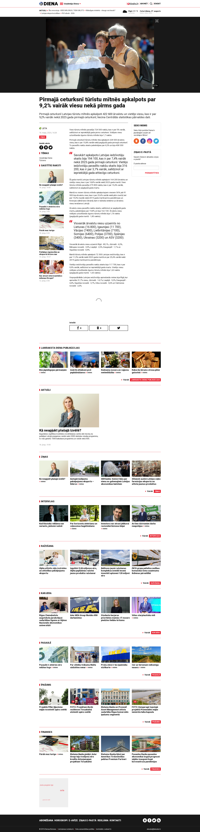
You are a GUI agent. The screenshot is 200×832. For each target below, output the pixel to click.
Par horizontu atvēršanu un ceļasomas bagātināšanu (83, 526)
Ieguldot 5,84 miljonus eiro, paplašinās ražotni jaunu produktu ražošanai (83, 570)
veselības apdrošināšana (52, 794)
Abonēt (144, 4)
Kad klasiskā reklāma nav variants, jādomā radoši (51, 524)
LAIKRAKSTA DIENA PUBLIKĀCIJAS (60, 347)
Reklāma (103, 820)
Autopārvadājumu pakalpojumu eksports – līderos (82, 481)
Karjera (46, 593)
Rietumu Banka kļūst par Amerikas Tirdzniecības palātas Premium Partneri (113, 756)
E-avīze (73, 820)
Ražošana (47, 546)
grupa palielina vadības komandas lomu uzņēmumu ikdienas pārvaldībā (146, 570)
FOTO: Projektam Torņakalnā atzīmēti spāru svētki (81, 709)
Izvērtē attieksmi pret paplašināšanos (81, 371)
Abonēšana (46, 820)
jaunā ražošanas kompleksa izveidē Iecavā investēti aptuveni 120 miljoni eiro (115, 572)
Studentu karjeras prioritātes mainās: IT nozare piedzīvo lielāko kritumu (115, 617)
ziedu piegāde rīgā (46, 785)
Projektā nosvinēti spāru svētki (53, 708)
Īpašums (46, 684)
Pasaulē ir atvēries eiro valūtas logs (49, 208)
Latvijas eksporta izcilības (50, 13)
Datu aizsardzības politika (84, 829)
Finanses (46, 732)
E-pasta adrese (140, 163)
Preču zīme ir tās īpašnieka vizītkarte (114, 666)
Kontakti (115, 820)
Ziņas (42, 137)
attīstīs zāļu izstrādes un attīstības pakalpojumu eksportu (53, 570)
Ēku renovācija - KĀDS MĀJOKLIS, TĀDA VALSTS (66, 10)
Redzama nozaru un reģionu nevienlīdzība (115, 371)
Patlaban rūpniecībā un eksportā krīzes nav (49, 253)
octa (62, 790)
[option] (100, 56)
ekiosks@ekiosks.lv (154, 829)
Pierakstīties (152, 173)
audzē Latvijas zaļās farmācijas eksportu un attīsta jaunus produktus (146, 481)
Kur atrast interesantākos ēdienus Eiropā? (50, 277)
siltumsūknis (59, 801)
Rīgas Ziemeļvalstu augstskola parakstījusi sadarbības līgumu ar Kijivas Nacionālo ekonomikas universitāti (53, 620)
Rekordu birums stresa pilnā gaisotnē (146, 371)
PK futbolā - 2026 (68, 13)
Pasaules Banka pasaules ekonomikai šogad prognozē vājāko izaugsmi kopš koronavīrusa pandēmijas (146, 758)
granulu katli (46, 800)
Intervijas (47, 501)
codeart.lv (107, 829)
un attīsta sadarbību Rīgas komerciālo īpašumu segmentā (114, 711)
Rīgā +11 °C (133, 11)
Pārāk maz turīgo (47, 230)
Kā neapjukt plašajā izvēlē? (51, 185)
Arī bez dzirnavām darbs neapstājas (144, 524)
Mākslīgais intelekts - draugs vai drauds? (100, 10)
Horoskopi (61, 820)
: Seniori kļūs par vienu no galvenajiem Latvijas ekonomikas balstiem (115, 481)
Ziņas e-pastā (87, 820)
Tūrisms (42, 160)
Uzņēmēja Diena (45, 158)
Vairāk (126, 380)
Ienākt (157, 4)
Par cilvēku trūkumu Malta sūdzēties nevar (83, 666)
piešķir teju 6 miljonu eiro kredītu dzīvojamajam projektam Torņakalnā (83, 758)
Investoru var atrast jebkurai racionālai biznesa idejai (115, 526)
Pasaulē (46, 642)
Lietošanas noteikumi (66, 829)
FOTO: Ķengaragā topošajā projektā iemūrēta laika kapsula (145, 709)
